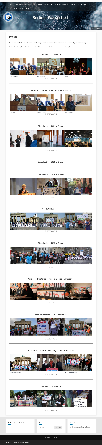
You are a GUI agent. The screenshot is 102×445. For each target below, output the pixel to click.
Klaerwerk (84, 4)
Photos (21, 8)
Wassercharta (74, 4)
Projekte (12, 8)
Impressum (48, 437)
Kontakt (28, 8)
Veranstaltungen (30, 4)
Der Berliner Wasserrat (61, 4)
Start (11, 4)
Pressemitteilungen (43, 4)
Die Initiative (18, 4)
